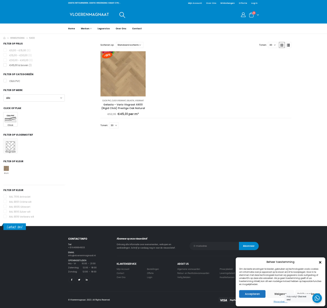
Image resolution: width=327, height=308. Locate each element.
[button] (320, 262)
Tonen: (263, 45)
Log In (254, 3)
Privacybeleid (280, 301)
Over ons (211, 3)
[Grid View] (282, 45)
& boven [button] (20, 65)
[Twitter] (79, 280)
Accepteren (252, 294)
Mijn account (195, 3)
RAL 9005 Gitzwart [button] (19, 207)
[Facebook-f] (71, 280)
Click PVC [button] (14, 81)
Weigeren (280, 294)
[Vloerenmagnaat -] (89, 15)
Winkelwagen (227, 3)
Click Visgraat (119, 100)
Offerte (243, 3)
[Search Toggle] (122, 15)
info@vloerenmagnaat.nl (82, 255)
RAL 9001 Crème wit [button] (20, 202)
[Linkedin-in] (87, 280)
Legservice (104, 28)
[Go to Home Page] (4, 38)
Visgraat (139, 100)
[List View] (288, 45)
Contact (137, 28)
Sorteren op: (107, 45)
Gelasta (130, 100)
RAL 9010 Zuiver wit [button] (19, 211)
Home (71, 28)
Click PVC (106, 100)
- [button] (19, 50)
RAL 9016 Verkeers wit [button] (21, 216)
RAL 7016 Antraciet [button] (19, 197)
